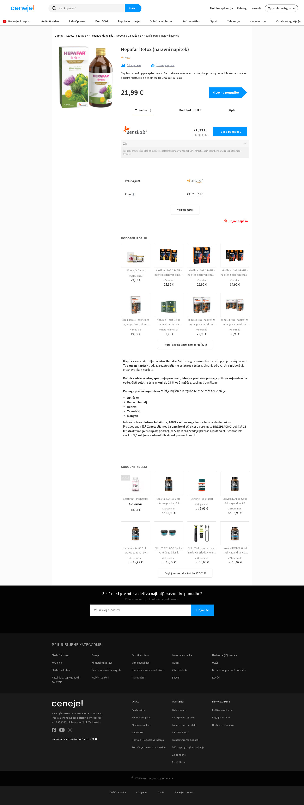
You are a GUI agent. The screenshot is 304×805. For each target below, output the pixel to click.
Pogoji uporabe (221, 717)
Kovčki (216, 678)
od (169, 513)
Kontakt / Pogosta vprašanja (148, 740)
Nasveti (256, 8)
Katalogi (242, 8)
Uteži (215, 663)
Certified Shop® (180, 732)
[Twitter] (62, 730)
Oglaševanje (179, 710)
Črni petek (141, 792)
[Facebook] (54, 730)
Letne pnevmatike (182, 655)
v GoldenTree (135, 276)
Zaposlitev (138, 732)
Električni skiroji (60, 655)
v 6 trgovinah (201, 558)
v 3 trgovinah (201, 504)
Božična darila (118, 792)
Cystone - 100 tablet (201, 499)
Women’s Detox (135, 270)
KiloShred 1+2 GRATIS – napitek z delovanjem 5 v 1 (168, 275)
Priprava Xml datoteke (184, 725)
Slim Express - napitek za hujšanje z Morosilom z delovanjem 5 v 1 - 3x (234, 324)
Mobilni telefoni (100, 678)
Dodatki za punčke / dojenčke (229, 670)
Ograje (95, 655)
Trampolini (138, 678)
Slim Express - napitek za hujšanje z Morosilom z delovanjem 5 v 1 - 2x (201, 324)
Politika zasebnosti (222, 710)
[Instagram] (70, 730)
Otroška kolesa (140, 655)
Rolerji (175, 663)
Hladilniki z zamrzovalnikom (148, 670)
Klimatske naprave (102, 663)
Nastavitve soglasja (223, 725)
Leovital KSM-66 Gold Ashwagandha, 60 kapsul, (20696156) (169, 503)
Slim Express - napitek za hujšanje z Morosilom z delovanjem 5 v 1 (135, 324)
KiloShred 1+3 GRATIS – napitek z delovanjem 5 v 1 (235, 275)
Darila (161, 792)
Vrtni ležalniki (179, 670)
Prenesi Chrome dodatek (185, 740)
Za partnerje (179, 755)
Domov (59, 36)
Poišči (132, 8)
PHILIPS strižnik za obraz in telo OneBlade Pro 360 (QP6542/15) (202, 552)
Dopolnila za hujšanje (128, 36)
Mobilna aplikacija (221, 8)
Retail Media (179, 762)
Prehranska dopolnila (101, 36)
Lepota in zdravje (76, 36)
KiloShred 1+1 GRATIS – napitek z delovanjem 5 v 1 (202, 275)
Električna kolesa (61, 670)
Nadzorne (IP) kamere (224, 655)
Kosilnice (57, 663)
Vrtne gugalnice (140, 663)
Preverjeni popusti (184, 792)
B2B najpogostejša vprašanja (188, 747)
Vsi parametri (185, 209)
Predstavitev (138, 710)
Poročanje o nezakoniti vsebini (149, 747)
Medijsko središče (141, 725)
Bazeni (176, 678)
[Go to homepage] (22, 8)
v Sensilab (168, 280)
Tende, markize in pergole (106, 670)
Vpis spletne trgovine (281, 8)
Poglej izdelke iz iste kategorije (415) (185, 344)
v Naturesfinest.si (168, 330)
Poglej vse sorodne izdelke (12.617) (185, 573)
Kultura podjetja (141, 717)
